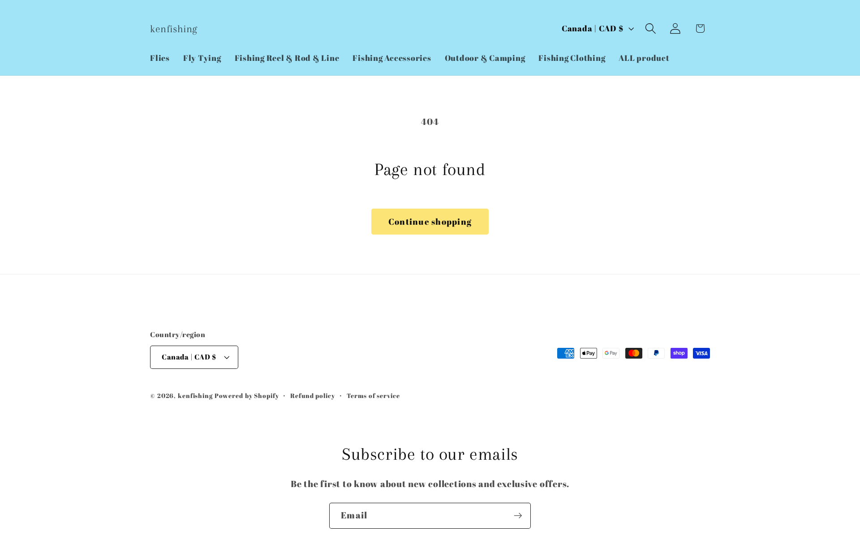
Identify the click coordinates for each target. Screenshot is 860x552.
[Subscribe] (518, 516)
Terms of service (373, 395)
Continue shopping (430, 221)
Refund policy (312, 395)
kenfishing (195, 395)
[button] (650, 28)
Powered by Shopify (247, 395)
